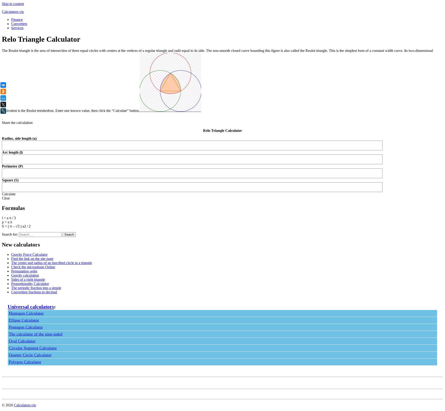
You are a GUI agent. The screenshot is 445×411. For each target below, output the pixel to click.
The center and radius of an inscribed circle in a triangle (51, 263)
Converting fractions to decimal (34, 292)
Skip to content (13, 4)
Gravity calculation (25, 275)
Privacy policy (12, 383)
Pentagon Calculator (26, 327)
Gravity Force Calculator (29, 254)
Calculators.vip (13, 12)
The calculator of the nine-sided (35, 334)
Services (17, 28)
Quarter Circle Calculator (30, 355)
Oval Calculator (22, 341)
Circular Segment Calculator (33, 348)
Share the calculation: (17, 123)
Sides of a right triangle (28, 279)
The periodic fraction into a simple (36, 288)
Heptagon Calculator (26, 313)
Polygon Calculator (25, 362)
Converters (19, 24)
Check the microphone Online (33, 267)
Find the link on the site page (32, 259)
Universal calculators (31, 307)
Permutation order (24, 271)
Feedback (9, 393)
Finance (17, 20)
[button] (9, 194)
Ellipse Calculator (24, 320)
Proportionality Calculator (30, 284)
